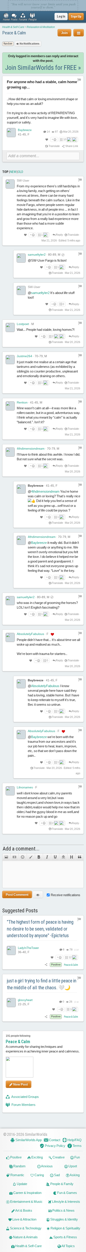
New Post (20, 1084)
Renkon (22, 402)
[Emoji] (23, 857)
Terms (77, 1146)
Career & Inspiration (27, 1193)
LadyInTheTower (28, 948)
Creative (58, 1157)
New (13, 172)
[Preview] (38, 894)
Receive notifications (65, 895)
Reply (59, 234)
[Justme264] (10, 359)
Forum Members (23, 1105)
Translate (54, 146)
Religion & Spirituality (65, 1228)
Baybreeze (25, 130)
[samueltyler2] (21, 258)
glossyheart (25, 1000)
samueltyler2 (37, 254)
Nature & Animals (25, 1237)
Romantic (17, 1175)
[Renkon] (10, 406)
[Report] (80, 179)
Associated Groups (25, 1097)
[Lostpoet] (10, 327)
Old (20, 172)
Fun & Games (66, 1193)
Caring (39, 1175)
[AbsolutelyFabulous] (10, 637)
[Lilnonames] (10, 790)
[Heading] (71, 857)
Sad (56, 1175)
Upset (72, 1166)
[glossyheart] (11, 1002)
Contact (54, 1140)
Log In (61, 16)
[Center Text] (63, 857)
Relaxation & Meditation (41, 27)
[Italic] (47, 857)
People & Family (61, 1184)
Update (21, 1184)
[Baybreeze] (11, 132)
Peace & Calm (14, 32)
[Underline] (55, 857)
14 (48, 131)
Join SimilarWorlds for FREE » (43, 67)
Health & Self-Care (13, 27)
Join (64, 33)
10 (65, 139)
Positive (15, 1157)
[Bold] (39, 857)
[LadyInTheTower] (11, 950)
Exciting (37, 1157)
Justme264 (24, 356)
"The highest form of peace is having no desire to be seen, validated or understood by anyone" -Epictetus (40, 929)
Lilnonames (25, 787)
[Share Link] (46, 964)
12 (70, 957)
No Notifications (29, 43)
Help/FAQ (74, 1140)
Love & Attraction (24, 1219)
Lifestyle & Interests (65, 1201)
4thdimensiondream (31, 448)
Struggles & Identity (64, 1219)
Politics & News (63, 1210)
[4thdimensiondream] (10, 452)
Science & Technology (25, 1228)
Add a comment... (21, 849)
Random (19, 1166)
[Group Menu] (78, 32)
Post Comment (17, 894)
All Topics (68, 1246)
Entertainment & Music (26, 1201)
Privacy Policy (54, 1146)
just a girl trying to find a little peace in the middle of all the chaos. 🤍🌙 (41, 984)
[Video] (14, 857)
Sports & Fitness (65, 1237)
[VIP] (52, 634)
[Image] (6, 857)
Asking (74, 1175)
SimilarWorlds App (28, 1140)
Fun (77, 1157)
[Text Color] (31, 857)
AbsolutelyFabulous (30, 634)
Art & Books (23, 1210)
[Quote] (79, 857)
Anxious (47, 1166)
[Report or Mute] (79, 79)
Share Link (71, 146)
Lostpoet (23, 324)
